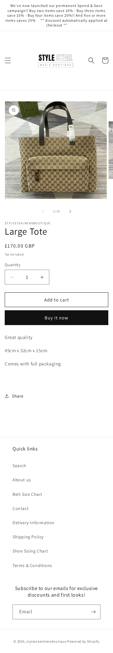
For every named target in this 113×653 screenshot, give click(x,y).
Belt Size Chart (27, 494)
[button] (8, 60)
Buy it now (56, 318)
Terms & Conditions (32, 565)
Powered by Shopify (83, 641)
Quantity (12, 264)
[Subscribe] (93, 611)
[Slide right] (70, 211)
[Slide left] (43, 211)
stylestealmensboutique (46, 641)
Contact (21, 508)
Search (19, 465)
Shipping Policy (28, 537)
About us (22, 480)
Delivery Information (34, 522)
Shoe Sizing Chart (30, 551)
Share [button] (18, 396)
